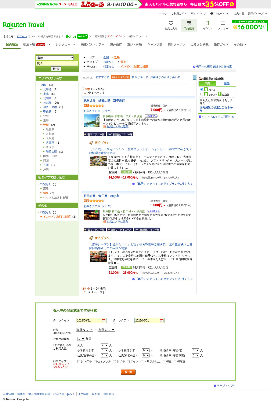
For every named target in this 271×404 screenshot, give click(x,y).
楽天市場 (239, 13)
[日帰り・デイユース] (120, 229)
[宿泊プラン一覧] (95, 134)
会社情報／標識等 (14, 394)
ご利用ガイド (179, 13)
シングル (86, 361)
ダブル (120, 361)
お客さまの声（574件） (98, 111)
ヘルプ (163, 13)
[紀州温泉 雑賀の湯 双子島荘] (150, 116)
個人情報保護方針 (39, 394)
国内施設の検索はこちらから (216, 109)
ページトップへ (226, 385)
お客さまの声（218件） (98, 206)
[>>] (195, 77)
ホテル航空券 (219, 94)
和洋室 (181, 361)
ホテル (212, 90)
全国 (106, 57)
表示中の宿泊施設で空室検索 (214, 66)
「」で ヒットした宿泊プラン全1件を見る (164, 183)
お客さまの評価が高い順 (165, 77)
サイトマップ (198, 13)
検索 (128, 372)
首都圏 (47, 102)
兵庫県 (50, 142)
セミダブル (104, 361)
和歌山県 (51, 151)
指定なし (108, 61)
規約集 (96, 394)
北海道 (47, 89)
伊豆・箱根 (50, 107)
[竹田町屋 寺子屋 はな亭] (152, 211)
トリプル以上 (152, 361)
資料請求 (108, 394)
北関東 (47, 98)
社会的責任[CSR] (64, 394)
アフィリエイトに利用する (217, 116)
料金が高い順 (140, 77)
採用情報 (83, 394)
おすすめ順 (102, 77)
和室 (168, 361)
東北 (46, 93)
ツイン (134, 361)
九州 (46, 164)
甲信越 (47, 111)
